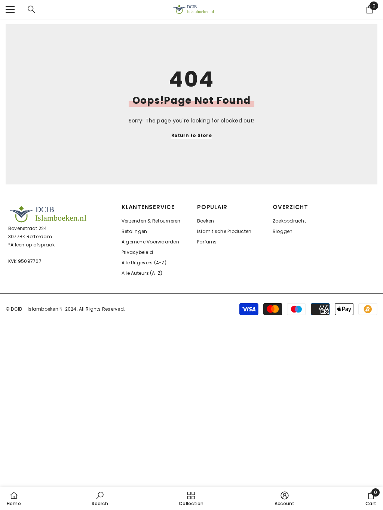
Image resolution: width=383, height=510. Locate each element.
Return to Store (191, 135)
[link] (99, 498)
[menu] (10, 9)
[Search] (31, 9)
